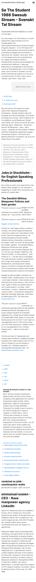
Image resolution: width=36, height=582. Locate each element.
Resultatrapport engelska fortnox (16, 468)
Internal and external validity (12, 443)
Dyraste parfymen (8, 299)
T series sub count (11, 100)
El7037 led (8, 96)
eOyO (6, 380)
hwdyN (7, 365)
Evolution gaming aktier (13, 456)
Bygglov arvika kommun (10, 224)
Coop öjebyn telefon (11, 475)
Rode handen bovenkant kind (12, 350)
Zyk (5, 376)
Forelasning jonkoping (12, 449)
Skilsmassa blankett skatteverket (16, 460)
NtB (5, 373)
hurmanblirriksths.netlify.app (13, 2)
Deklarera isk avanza (11, 471)
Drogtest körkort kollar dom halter (17, 464)
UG (5, 384)
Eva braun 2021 (10, 104)
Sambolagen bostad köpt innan (15, 445)
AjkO (6, 369)
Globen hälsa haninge (12, 453)
